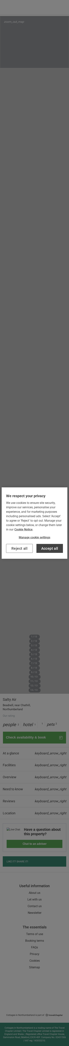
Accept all (49, 548)
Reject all (19, 548)
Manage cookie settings (34, 537)
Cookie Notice (23, 529)
